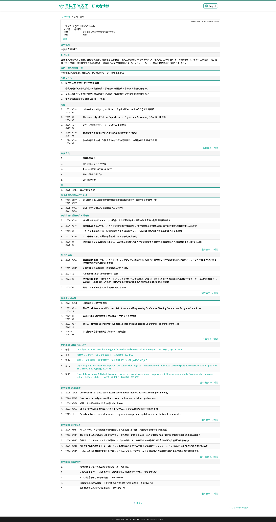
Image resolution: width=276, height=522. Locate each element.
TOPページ (65, 16)
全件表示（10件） (210, 292)
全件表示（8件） (211, 339)
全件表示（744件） (209, 456)
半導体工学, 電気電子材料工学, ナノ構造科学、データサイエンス (92, 72)
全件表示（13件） (210, 493)
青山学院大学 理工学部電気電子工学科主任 (103, 207)
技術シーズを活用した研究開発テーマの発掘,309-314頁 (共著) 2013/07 (112, 360)
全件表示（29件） (210, 249)
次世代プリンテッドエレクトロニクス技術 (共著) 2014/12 (105, 354)
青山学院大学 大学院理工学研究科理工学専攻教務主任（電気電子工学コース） (120, 200)
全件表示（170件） (209, 382)
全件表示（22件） (210, 419)
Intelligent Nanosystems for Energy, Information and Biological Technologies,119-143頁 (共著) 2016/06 (130, 349)
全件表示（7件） (211, 148)
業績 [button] (65, 39)
